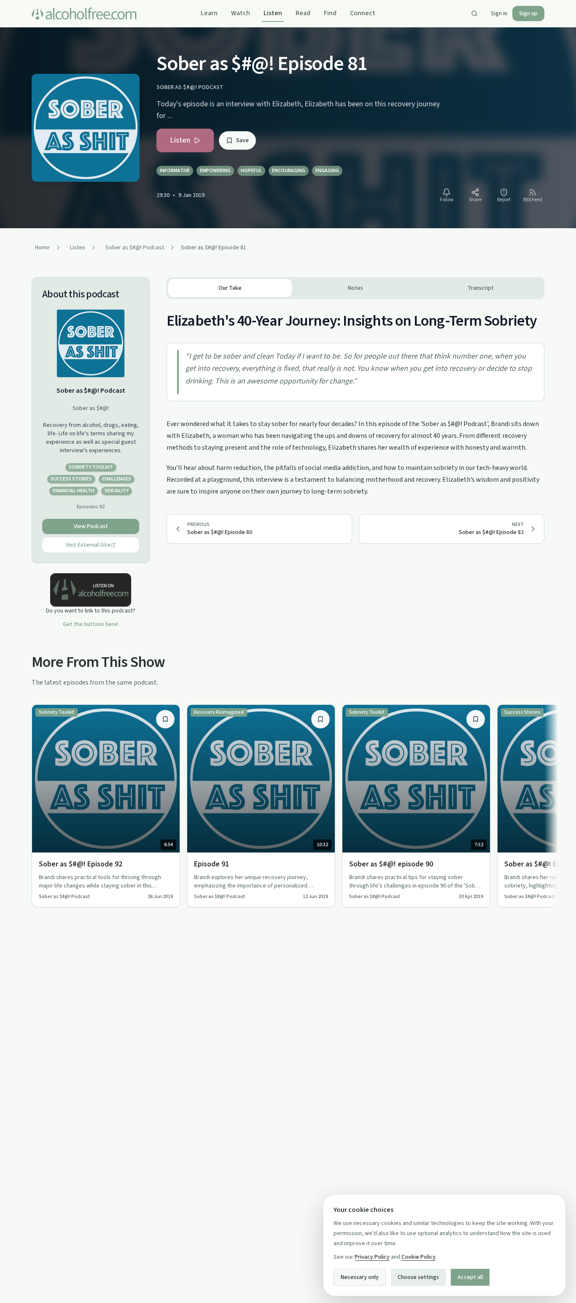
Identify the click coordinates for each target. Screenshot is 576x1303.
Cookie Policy (418, 1257)
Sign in (499, 13)
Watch (240, 13)
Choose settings (418, 1277)
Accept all (470, 1277)
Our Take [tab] (230, 288)
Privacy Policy (372, 1257)
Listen (273, 13)
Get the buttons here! (90, 624)
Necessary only (360, 1277)
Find (330, 13)
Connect (362, 13)
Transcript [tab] (481, 288)
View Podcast (91, 526)
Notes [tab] (355, 288)
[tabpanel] (355, 398)
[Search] (474, 13)
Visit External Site (88, 545)
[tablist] (355, 288)
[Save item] (165, 719)
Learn (209, 13)
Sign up (528, 13)
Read (303, 13)
